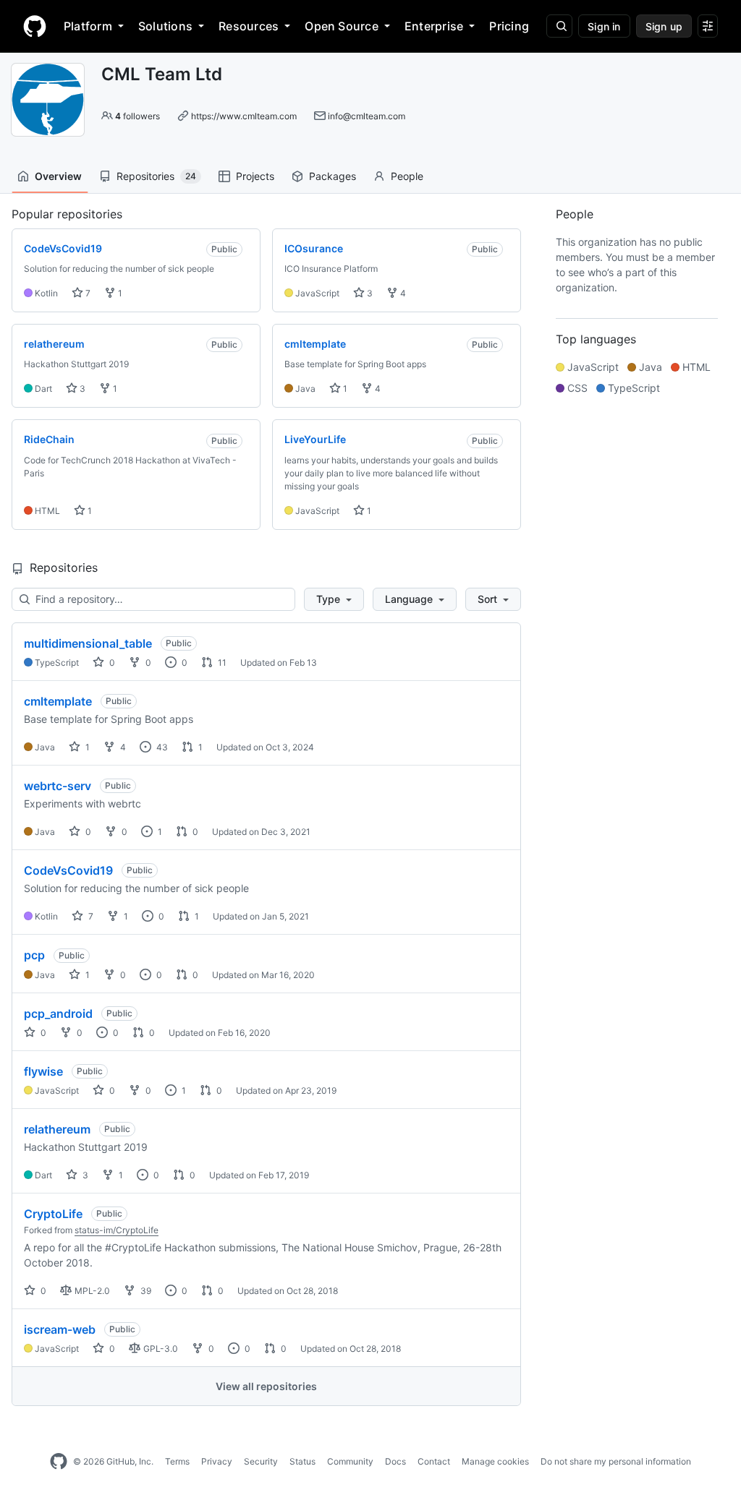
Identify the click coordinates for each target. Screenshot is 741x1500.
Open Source (341, 26)
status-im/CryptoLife (116, 1230)
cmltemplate (58, 701)
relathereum (57, 1129)
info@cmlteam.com (366, 116)
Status (302, 1461)
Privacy (216, 1461)
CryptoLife (53, 1214)
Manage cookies (495, 1461)
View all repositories (266, 1386)
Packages (332, 176)
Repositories (156, 176)
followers (137, 116)
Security (261, 1461)
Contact (434, 1461)
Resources (249, 26)
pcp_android (58, 1013)
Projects (255, 176)
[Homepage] (34, 26)
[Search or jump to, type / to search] (559, 26)
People (407, 176)
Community (350, 1461)
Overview (58, 176)
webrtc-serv (57, 786)
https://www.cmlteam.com (244, 116)
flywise (43, 1071)
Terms (177, 1461)
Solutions (165, 26)
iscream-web (60, 1329)
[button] (334, 599)
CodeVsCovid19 (68, 870)
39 (144, 1290)
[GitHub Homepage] (58, 1461)
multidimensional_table (88, 643)
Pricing (509, 26)
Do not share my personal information (616, 1461)
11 (221, 662)
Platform (88, 26)
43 (161, 747)
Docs (395, 1461)
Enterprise (434, 26)
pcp (34, 955)
